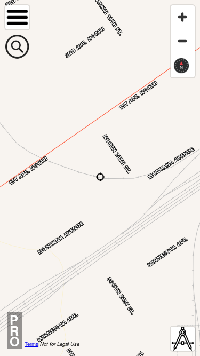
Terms (31, 343)
